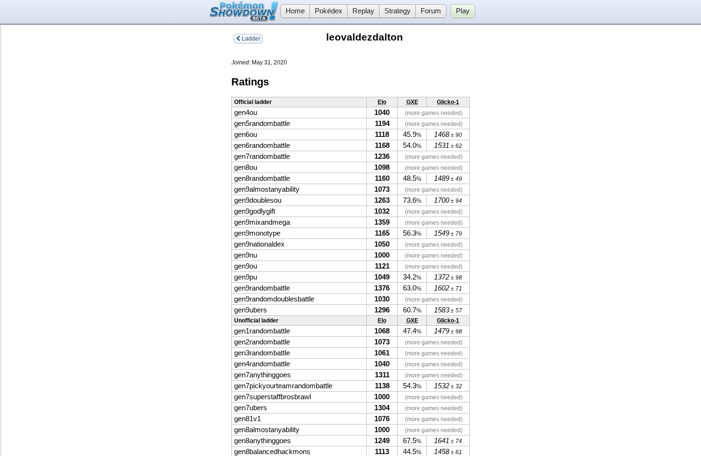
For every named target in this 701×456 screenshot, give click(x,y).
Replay (363, 11)
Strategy (397, 11)
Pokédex (328, 11)
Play (463, 11)
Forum (431, 11)
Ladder (250, 38)
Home (295, 11)
